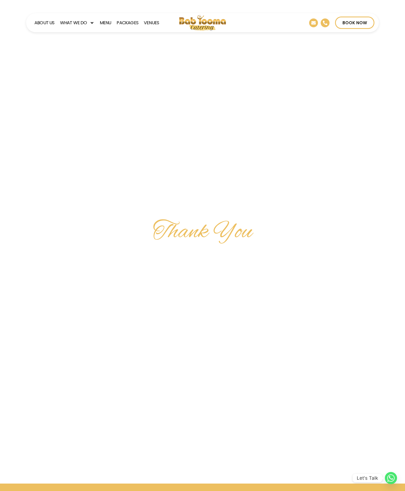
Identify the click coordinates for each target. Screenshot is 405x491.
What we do (73, 23)
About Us (44, 23)
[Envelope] (313, 22)
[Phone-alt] (325, 22)
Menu (105, 23)
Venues (151, 23)
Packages (127, 23)
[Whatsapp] (391, 478)
